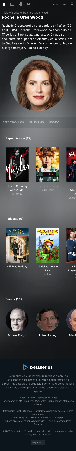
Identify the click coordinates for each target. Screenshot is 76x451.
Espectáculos (13, 122)
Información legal (12, 411)
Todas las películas (47, 397)
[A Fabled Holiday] (17, 245)
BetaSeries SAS (21, 417)
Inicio (5, 12)
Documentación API (12, 401)
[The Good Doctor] (47, 164)
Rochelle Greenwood (35, 12)
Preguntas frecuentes (35, 401)
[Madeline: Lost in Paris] (47, 245)
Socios (54, 122)
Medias (35, 417)
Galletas (27, 411)
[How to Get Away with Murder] (17, 164)
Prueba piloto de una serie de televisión (25, 421)
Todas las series (27, 397)
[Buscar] (72, 4)
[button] (17, 324)
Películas (36, 122)
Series (15, 12)
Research (58, 417)
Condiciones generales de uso (49, 411)
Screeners (46, 417)
